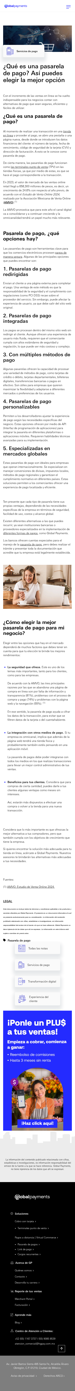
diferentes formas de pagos (20, 533)
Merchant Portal (23, 1298)
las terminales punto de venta (29, 167)
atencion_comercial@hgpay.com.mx (35, 1343)
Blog (17, 1322)
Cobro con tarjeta (24, 1221)
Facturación (21, 1304)
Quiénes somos (23, 1270)
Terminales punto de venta (32, 1228)
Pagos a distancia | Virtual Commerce (35, 1237)
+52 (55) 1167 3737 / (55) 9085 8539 (35, 1338)
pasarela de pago (31, 544)
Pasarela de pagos (28, 1244)
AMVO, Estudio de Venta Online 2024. (31, 886)
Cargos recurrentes (28, 1254)
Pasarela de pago (19, 940)
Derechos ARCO (53, 1375)
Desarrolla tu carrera (26, 1282)
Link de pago (25, 1249)
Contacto (20, 1276)
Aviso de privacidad (23, 1375)
